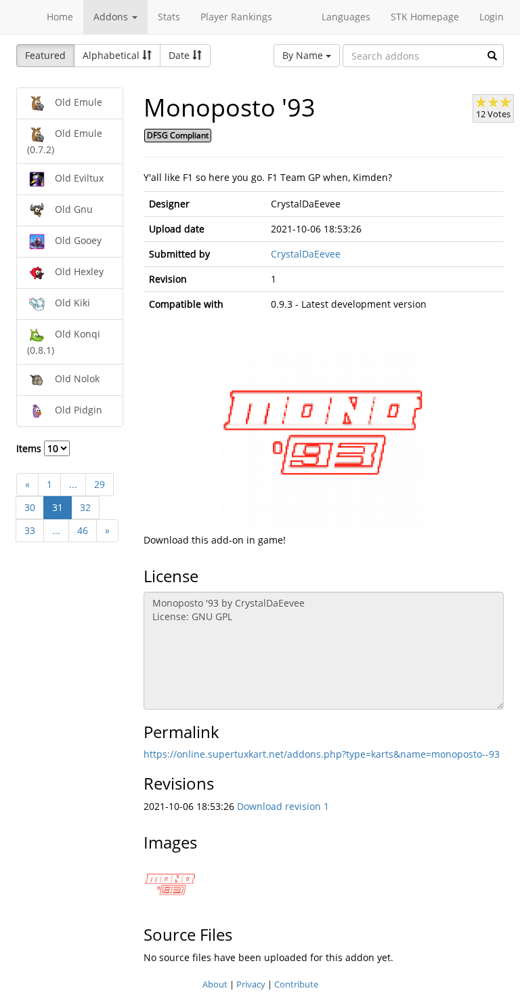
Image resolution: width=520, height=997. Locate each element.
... (73, 484)
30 (29, 507)
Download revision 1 (283, 806)
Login (491, 16)
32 (85, 507)
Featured (45, 55)
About (215, 984)
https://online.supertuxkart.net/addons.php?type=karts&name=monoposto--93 (322, 754)
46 (82, 530)
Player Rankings (236, 16)
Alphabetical (112, 55)
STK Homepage (425, 16)
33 (29, 530)
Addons (112, 16)
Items (30, 448)
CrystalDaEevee (306, 253)
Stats (169, 16)
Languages (346, 16)
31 (57, 507)
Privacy (250, 984)
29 (99, 484)
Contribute (296, 984)
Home (60, 16)
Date (180, 55)
